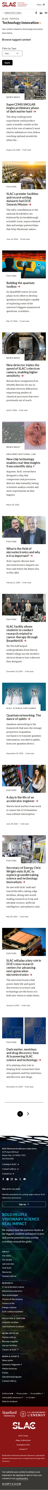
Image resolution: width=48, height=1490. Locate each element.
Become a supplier (10, 1341)
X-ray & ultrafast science (13, 1287)
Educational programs (12, 1376)
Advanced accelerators (12, 1291)
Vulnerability (11, 1397)
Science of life (8, 1303)
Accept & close (11, 1483)
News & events (10, 1356)
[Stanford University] (9, 1414)
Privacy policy (22, 1393)
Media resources (9, 1368)
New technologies (10, 1295)
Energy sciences (9, 1307)
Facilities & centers (13, 1318)
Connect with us (9, 1276)
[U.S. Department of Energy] (32, 1414)
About (6, 1251)
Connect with (9, 1169)
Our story (6, 1255)
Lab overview (8, 1264)
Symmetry (11, 1364)
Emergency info (23, 1444)
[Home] (24, 1425)
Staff (7, 1393)
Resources (6, 1272)
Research (7, 1283)
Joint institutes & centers (13, 1326)
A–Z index (30, 1397)
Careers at (9, 1349)
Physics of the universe (12, 1299)
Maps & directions (23, 1440)
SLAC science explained (12, 1311)
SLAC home (23, 1435)
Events (5, 1372)
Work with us (10, 1333)
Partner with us (9, 1337)
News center (7, 1360)
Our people (7, 1259)
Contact (7, 1173)
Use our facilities (9, 1345)
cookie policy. (22, 1478)
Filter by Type (9, 48)
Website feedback (9, 1401)
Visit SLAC (6, 1268)
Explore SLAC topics (13, 12)
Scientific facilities (10, 1322)
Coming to (9, 1164)
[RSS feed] (40, 22)
